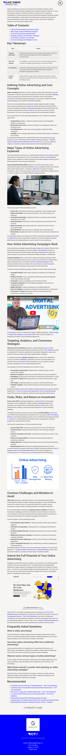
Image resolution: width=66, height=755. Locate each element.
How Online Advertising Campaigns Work (23, 33)
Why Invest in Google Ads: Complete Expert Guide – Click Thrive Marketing (33, 692)
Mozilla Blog (31, 108)
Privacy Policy (41, 738)
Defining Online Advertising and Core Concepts (25, 29)
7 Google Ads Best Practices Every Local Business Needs (32, 549)
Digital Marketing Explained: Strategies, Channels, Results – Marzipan (32, 702)
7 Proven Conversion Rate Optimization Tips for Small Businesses (36, 391)
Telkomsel (36, 169)
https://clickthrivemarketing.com (49, 620)
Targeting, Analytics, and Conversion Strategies (25, 36)
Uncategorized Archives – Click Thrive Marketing (22, 616)
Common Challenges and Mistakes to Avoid (24, 40)
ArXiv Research (42, 250)
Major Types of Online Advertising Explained (24, 31)
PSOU (48, 157)
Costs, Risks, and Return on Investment (22, 38)
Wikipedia (24, 359)
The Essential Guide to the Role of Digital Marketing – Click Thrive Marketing (34, 685)
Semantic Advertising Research (39, 262)
